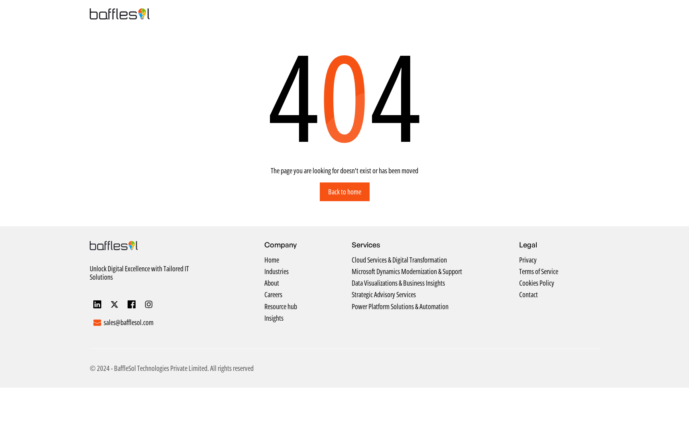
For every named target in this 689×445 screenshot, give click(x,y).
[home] (120, 14)
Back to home (344, 191)
